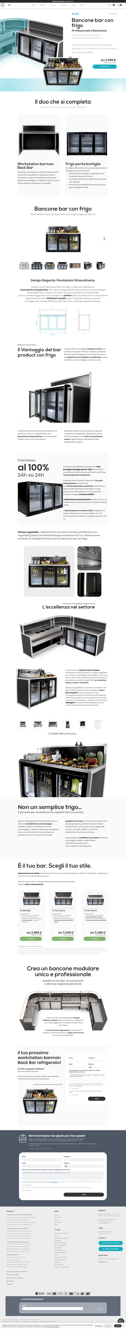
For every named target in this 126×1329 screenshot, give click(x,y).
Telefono (91, 1064)
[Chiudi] (124, 1326)
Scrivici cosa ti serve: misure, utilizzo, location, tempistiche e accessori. (84, 1071)
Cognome (91, 1058)
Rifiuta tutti (108, 1326)
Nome (71, 1058)
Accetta (118, 1326)
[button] (53, 5)
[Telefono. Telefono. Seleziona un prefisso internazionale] (91, 1067)
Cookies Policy (34, 1321)
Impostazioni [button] (98, 1326)
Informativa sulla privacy (52, 1327)
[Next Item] (104, 238)
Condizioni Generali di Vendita (48, 1321)
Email (71, 1064)
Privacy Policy (24, 1321)
